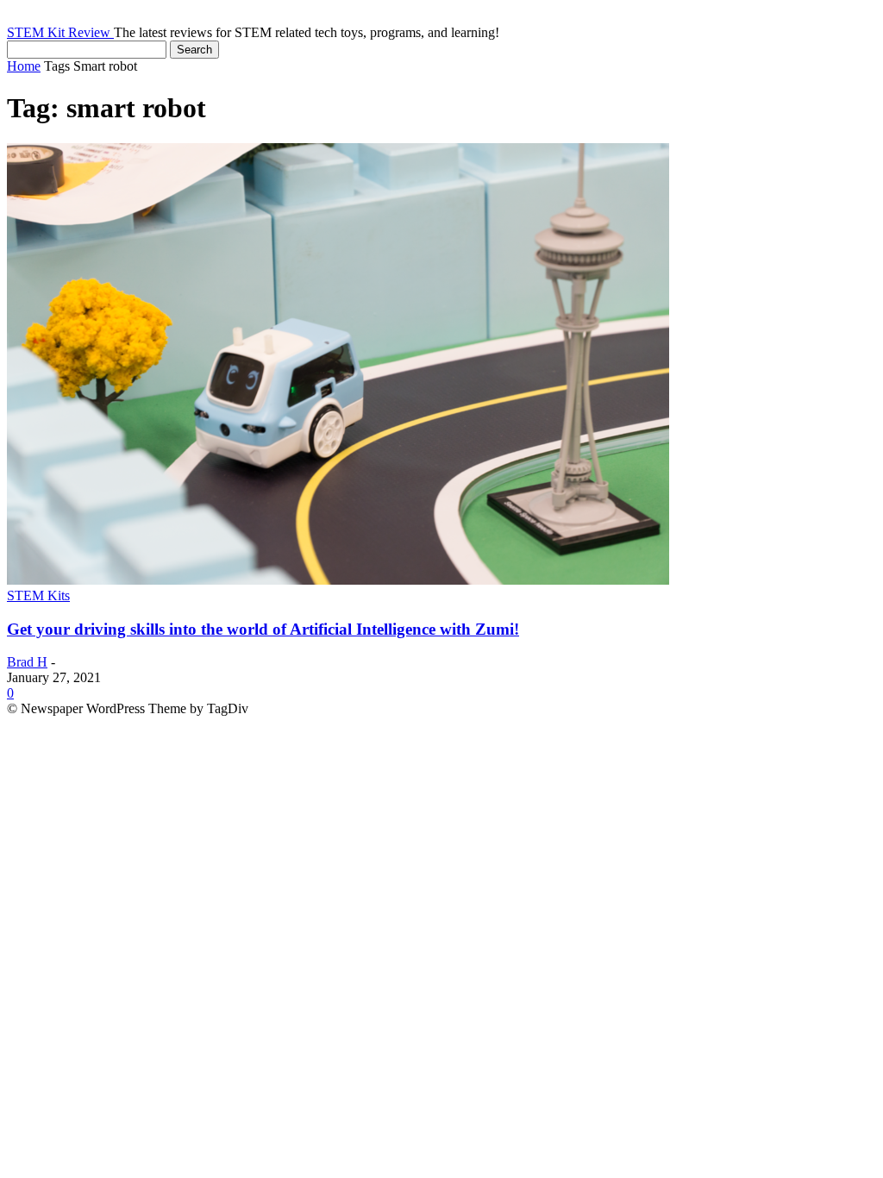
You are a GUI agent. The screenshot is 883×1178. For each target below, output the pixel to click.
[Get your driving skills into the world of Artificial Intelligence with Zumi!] (338, 580)
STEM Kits (38, 595)
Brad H (27, 662)
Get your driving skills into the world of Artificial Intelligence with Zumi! (263, 629)
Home (24, 66)
